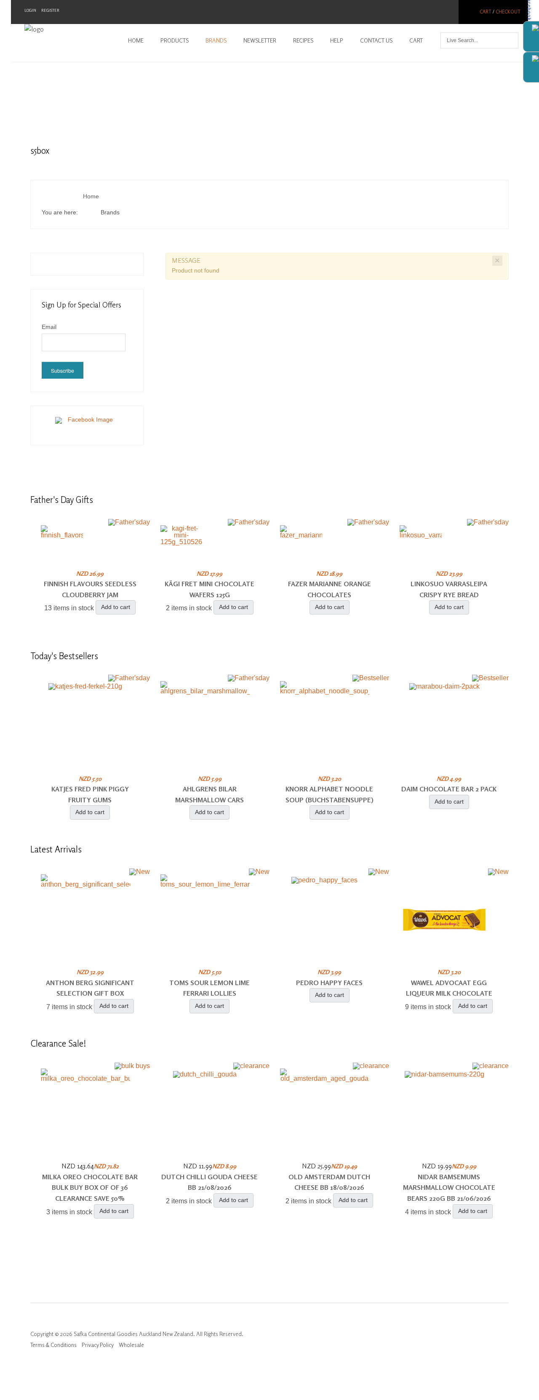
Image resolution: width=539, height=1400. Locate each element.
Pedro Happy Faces (329, 982)
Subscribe (62, 370)
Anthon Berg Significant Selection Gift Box (90, 988)
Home (136, 40)
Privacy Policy (98, 1344)
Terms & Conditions (53, 1344)
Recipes (303, 40)
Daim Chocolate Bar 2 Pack (448, 789)
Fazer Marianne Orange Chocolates (329, 589)
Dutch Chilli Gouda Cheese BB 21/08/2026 (209, 1182)
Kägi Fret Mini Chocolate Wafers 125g (209, 589)
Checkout (508, 12)
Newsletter (259, 40)
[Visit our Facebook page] (86, 425)
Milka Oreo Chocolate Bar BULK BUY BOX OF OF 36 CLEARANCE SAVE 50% (90, 1187)
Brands (216, 40)
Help (336, 40)
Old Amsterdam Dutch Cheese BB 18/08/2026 (329, 1182)
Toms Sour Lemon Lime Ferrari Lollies (209, 988)
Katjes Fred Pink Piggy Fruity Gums (90, 794)
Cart (485, 12)
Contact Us (376, 40)
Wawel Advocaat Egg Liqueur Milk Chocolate (449, 988)
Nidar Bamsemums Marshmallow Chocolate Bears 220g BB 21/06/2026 (449, 1187)
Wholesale (131, 1344)
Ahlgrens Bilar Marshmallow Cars (209, 794)
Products (174, 40)
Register (50, 10)
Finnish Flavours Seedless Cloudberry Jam (90, 589)
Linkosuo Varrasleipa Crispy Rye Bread (449, 589)
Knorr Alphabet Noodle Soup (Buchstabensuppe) (330, 794)
